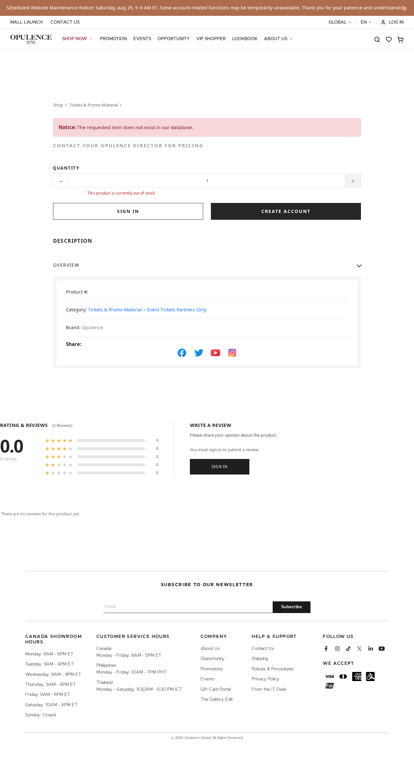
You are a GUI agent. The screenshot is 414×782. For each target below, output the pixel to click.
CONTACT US (65, 22)
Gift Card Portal (216, 689)
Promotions (212, 669)
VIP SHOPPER (211, 39)
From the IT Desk (269, 689)
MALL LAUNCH (26, 22)
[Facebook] (326, 648)
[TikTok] (348, 648)
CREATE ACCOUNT (285, 211)
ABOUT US (275, 39)
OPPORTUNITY (174, 39)
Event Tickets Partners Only (176, 310)
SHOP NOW (74, 39)
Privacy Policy (265, 679)
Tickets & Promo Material (93, 105)
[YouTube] (381, 648)
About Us (210, 648)
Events (207, 679)
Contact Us (263, 648)
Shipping (260, 658)
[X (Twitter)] (359, 648)
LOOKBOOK (244, 39)
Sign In (220, 466)
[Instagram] (337, 648)
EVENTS (142, 39)
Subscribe (291, 607)
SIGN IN (128, 211)
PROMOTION (113, 39)
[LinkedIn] (370, 648)
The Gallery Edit (217, 699)
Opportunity (212, 658)
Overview (66, 265)
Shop (58, 105)
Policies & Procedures (272, 669)
